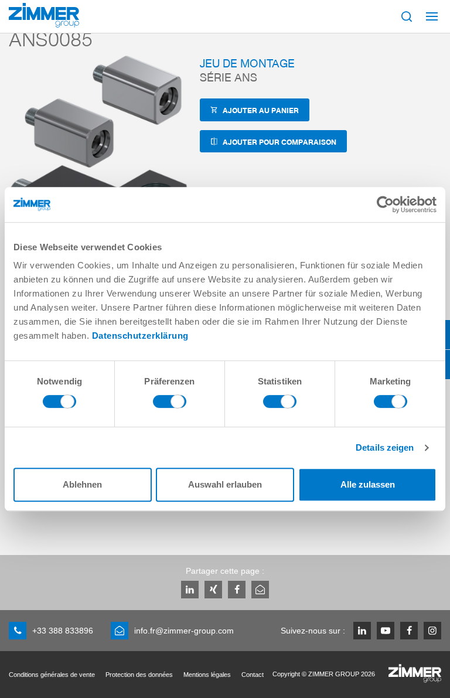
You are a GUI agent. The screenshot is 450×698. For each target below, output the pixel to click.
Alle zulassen (367, 484)
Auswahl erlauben (225, 484)
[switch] (169, 404)
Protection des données (139, 674)
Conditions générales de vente (52, 674)
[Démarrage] (44, 15)
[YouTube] (385, 630)
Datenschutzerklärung (140, 336)
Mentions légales (207, 674)
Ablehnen (82, 484)
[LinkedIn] (190, 589)
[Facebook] (237, 589)
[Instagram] (432, 630)
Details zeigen (385, 447)
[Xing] (213, 589)
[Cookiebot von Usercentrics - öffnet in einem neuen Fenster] (385, 204)
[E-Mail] (260, 589)
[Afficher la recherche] (406, 16)
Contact (252, 674)
